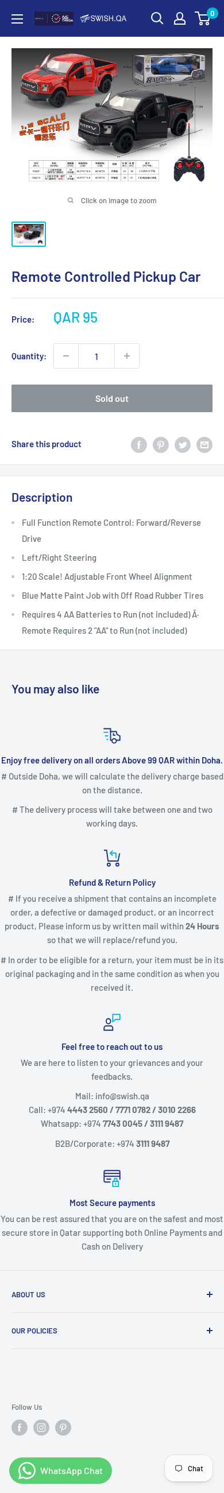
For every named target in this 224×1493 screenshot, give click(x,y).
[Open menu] (17, 19)
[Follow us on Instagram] (41, 1428)
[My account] (180, 18)
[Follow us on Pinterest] (63, 1428)
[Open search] (157, 18)
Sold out (112, 398)
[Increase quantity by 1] (127, 356)
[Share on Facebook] (139, 443)
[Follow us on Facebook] (19, 1428)
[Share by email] (204, 443)
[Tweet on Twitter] (183, 443)
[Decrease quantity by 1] (66, 356)
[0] (203, 18)
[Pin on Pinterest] (161, 443)
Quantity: (29, 356)
